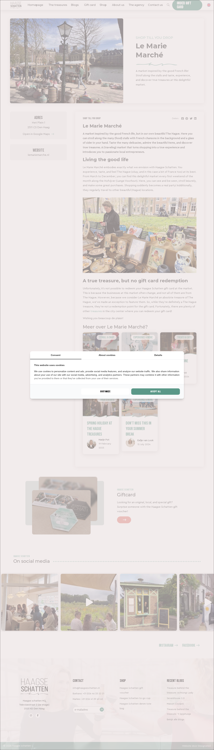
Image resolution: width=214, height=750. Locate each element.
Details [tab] (158, 355)
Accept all (155, 391)
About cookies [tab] (107, 355)
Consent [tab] (56, 355)
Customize (105, 391)
